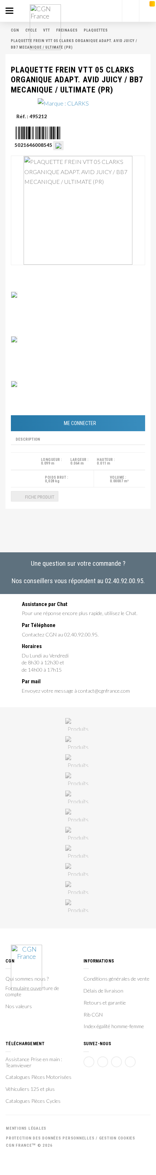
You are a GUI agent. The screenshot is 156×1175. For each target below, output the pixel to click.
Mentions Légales (26, 1128)
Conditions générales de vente (116, 979)
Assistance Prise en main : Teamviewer (33, 1062)
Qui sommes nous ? (27, 979)
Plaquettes (96, 30)
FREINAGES (67, 30)
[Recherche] (131, 11)
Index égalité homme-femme (113, 1026)
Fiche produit (39, 497)
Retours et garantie (104, 1003)
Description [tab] (28, 439)
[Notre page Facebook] (88, 1061)
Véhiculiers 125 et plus (30, 1089)
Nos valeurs (18, 1006)
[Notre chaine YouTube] (102, 1061)
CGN (15, 30)
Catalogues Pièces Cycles (33, 1101)
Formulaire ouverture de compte (32, 991)
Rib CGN (93, 1015)
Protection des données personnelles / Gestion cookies (70, 1138)
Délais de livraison (103, 991)
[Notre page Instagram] (130, 1061)
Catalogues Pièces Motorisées (38, 1077)
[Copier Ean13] (58, 145)
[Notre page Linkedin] (116, 1061)
